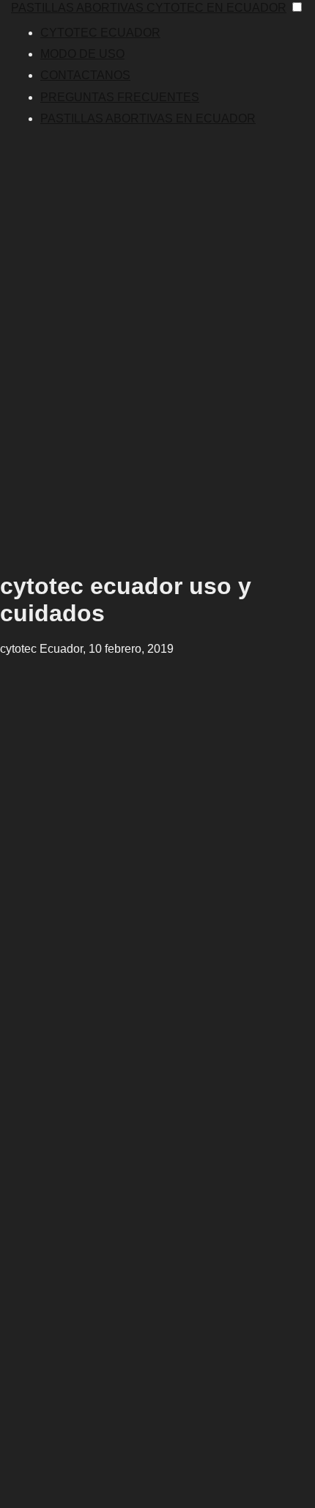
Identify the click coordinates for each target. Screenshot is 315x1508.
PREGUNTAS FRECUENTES (119, 97)
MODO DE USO (82, 54)
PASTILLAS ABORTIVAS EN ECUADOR (148, 118)
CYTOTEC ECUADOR (100, 32)
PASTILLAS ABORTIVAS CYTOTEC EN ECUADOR (148, 7)
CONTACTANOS (85, 75)
